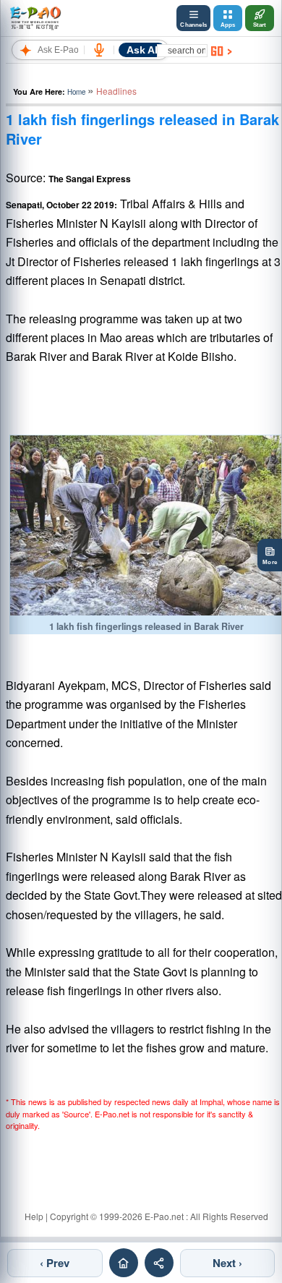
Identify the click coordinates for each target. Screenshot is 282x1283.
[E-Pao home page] (123, 1262)
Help (34, 1216)
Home (76, 92)
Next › (227, 1263)
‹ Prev (54, 1263)
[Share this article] (159, 1262)
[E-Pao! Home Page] (35, 18)
